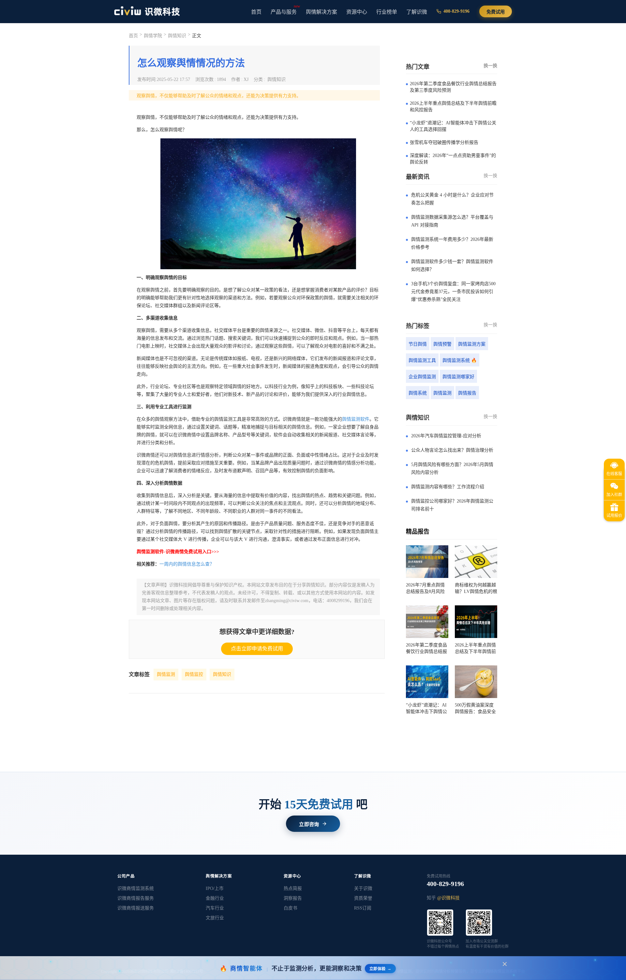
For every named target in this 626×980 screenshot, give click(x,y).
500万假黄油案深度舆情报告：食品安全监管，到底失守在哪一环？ (475, 709)
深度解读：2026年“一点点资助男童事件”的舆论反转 (453, 158)
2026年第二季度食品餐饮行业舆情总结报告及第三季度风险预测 (453, 87)
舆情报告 (467, 393)
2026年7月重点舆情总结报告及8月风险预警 (425, 589)
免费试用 (495, 11)
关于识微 (363, 888)
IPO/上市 (215, 888)
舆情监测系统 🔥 (459, 360)
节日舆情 (418, 344)
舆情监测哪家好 (458, 376)
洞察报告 (293, 898)
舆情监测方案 (471, 344)
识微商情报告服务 (135, 898)
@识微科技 (448, 897)
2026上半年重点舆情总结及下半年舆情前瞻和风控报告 (453, 106)
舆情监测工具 (422, 360)
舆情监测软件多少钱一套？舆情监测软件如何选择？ (452, 265)
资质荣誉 (363, 898)
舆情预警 (442, 344)
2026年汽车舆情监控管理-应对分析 (446, 435)
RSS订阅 (362, 908)
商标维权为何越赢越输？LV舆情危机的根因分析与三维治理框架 (476, 589)
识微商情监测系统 (135, 888)
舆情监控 (194, 674)
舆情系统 (418, 393)
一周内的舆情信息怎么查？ (186, 564)
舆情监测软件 (355, 419)
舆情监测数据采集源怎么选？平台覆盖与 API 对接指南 (452, 221)
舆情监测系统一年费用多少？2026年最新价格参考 (452, 243)
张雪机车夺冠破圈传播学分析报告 (444, 142)
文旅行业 (215, 917)
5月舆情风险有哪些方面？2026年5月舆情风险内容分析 (452, 468)
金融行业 (215, 898)
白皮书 (290, 908)
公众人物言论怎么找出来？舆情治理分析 (452, 450)
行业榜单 (386, 12)
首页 (256, 12)
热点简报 (293, 888)
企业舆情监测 (422, 376)
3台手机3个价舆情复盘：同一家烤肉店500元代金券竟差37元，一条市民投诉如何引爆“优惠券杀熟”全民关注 (453, 291)
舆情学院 (153, 35)
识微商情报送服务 (135, 908)
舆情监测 (166, 674)
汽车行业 (215, 908)
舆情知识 (222, 674)
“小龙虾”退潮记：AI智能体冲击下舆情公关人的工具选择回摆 (453, 126)
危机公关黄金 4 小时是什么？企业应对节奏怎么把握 (452, 199)
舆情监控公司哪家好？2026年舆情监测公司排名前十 (452, 505)
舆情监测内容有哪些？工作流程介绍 (447, 486)
